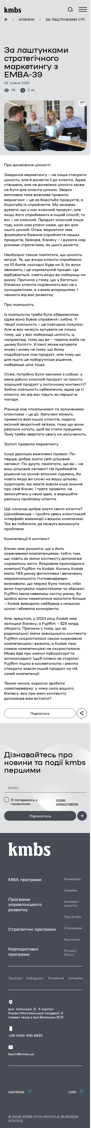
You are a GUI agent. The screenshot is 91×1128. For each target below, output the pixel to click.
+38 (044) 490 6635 (25, 1035)
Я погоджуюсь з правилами (44, 802)
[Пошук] (70, 9)
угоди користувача (67, 802)
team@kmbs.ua (21, 1054)
